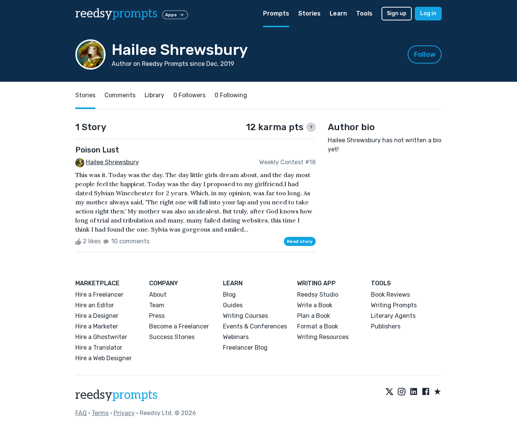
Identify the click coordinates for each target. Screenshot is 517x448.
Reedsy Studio (317, 294)
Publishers (385, 326)
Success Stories (172, 337)
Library (154, 95)
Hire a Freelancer (99, 294)
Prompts (276, 13)
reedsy (116, 13)
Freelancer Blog (245, 347)
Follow (425, 54)
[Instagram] (401, 392)
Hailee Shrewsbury (112, 162)
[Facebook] (425, 392)
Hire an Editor (94, 305)
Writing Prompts (394, 305)
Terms (100, 413)
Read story (300, 241)
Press (157, 315)
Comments (119, 95)
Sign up (396, 13)
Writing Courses (245, 315)
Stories (309, 13)
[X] (389, 392)
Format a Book (317, 326)
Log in (428, 13)
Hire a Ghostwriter (101, 337)
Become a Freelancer (179, 326)
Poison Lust (97, 149)
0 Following (231, 95)
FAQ (81, 413)
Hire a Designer (96, 315)
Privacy (124, 413)
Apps (171, 14)
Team (156, 305)
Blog (229, 294)
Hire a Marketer (96, 326)
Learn (338, 13)
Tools (364, 13)
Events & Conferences (255, 326)
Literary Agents (393, 315)
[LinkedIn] (413, 392)
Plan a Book (313, 315)
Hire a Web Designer (103, 358)
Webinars (236, 337)
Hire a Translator (98, 347)
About (158, 294)
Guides (233, 305)
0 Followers (189, 95)
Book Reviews (390, 294)
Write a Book (314, 305)
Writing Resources (323, 337)
